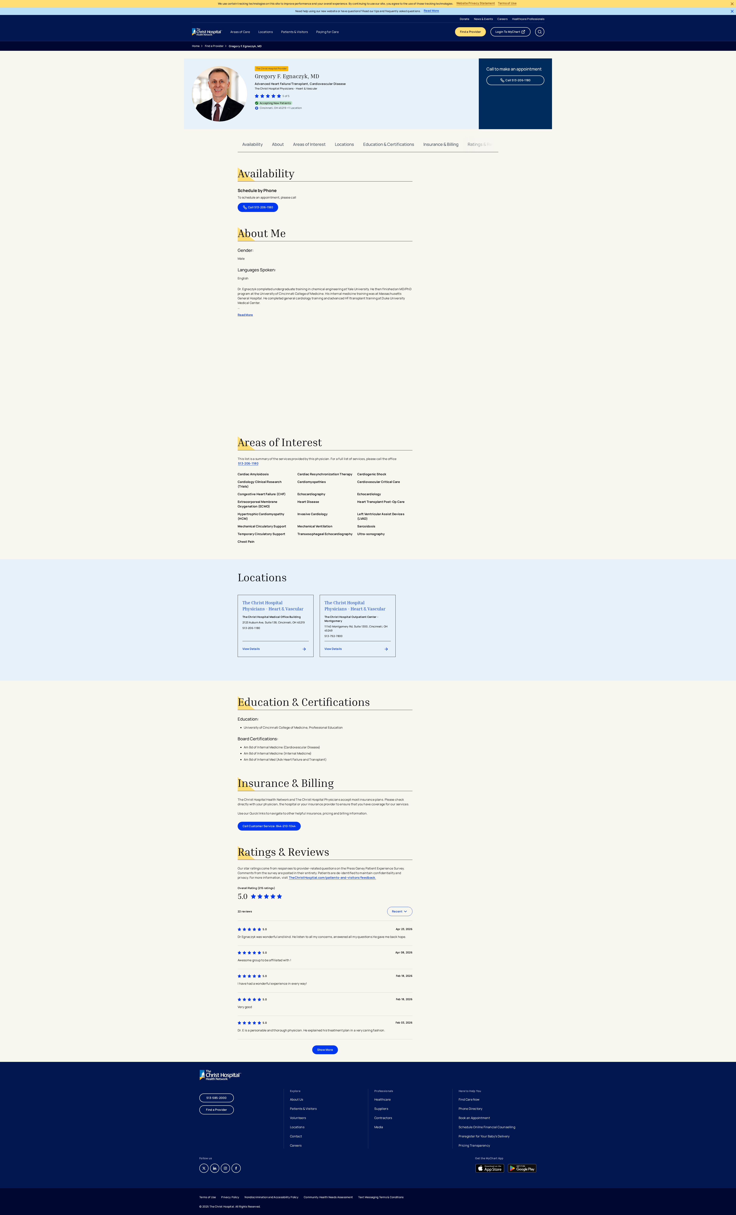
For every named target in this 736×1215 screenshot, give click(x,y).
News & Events (483, 19)
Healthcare (382, 1099)
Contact (296, 1136)
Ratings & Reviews (485, 144)
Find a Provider (470, 32)
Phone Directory (470, 1109)
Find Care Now (469, 1099)
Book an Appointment (474, 1118)
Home (196, 46)
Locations (344, 144)
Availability (252, 144)
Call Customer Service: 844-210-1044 (269, 826)
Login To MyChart (513, 32)
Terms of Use (507, 3)
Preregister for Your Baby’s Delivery (484, 1136)
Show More (325, 1050)
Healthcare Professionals (528, 19)
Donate (464, 19)
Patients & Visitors (303, 1109)
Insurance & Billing (440, 144)
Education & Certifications (388, 144)
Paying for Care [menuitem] (327, 32)
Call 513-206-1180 (518, 80)
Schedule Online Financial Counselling (487, 1127)
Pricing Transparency (474, 1145)
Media (378, 1127)
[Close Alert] (732, 4)
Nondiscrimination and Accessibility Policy (271, 1197)
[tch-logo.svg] (207, 32)
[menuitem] (464, 18)
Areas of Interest (309, 144)
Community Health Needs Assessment (328, 1197)
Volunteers (298, 1118)
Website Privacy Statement (475, 3)
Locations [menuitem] (265, 32)
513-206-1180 (248, 463)
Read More (431, 11)
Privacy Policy (230, 1197)
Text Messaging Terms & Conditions (380, 1197)
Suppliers (381, 1109)
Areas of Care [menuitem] (240, 32)
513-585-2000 (216, 1098)
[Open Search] (539, 31)
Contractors (383, 1118)
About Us (296, 1099)
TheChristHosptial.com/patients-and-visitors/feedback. (332, 877)
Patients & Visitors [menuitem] (294, 32)
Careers (502, 19)
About (278, 144)
